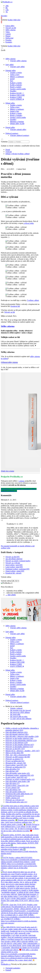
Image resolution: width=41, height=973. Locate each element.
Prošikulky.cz (6, 964)
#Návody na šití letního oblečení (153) (19, 747)
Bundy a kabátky (16, 115)
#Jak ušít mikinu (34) (13, 790)
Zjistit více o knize (7, 471)
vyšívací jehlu (28, 223)
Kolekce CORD (16, 97)
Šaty (11, 81)
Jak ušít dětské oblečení (13, 559)
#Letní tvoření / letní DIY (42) (16, 777)
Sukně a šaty (14, 111)
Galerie (8, 34)
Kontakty (8, 42)
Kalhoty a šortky (16, 83)
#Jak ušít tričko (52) (12, 769)
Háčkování (9, 38)
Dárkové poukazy (11, 133)
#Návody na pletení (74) (14, 759)
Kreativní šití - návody (13, 573)
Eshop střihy (9, 26)
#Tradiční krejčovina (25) (14, 796)
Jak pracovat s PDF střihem (20, 712)
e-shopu (21, 481)
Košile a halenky (16, 85)
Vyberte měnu (6, 581)
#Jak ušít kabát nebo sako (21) (16, 802)
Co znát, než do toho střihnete (20, 719)
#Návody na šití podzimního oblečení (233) (21, 740)
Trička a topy (14, 75)
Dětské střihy (10, 103)
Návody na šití (10, 28)
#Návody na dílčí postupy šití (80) (17, 757)
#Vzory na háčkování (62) (14, 761)
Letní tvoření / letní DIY (14, 567)
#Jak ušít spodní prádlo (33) (15, 792)
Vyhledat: (4, 142)
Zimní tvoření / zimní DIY (14, 571)
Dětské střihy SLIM (17, 124)
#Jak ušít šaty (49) (11, 771)
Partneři (8, 970)
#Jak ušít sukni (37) (12, 783)
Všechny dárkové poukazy (19, 135)
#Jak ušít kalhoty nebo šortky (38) (17, 781)
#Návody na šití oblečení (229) (16, 743)
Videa (7, 32)
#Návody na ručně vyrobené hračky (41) (20, 779)
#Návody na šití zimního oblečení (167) (19, 745)
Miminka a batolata (17, 122)
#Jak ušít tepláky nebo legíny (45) (17, 773)
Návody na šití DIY (12, 557)
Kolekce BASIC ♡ (17, 93)
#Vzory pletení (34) (12, 788)
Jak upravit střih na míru (18, 717)
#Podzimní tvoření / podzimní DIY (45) (19, 775)
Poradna (8, 40)
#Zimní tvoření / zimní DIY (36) (17, 785)
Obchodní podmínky (12, 968)
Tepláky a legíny (16, 73)
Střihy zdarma (10, 30)
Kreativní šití (15, 306)
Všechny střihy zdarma (18, 61)
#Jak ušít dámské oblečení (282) (16, 734)
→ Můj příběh (10, 595)
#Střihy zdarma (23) (12, 798)
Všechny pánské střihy (18, 129)
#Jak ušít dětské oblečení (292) (16, 732)
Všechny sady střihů (17, 67)
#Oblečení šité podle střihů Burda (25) (19, 794)
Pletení (7, 36)
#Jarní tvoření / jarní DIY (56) (16, 765)
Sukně (12, 79)
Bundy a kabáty (15, 87)
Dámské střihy (10, 70)
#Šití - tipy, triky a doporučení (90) (17, 755)
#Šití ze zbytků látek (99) (14, 753)
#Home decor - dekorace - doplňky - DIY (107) (22, 751)
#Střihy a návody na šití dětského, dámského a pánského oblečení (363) (22, 729)
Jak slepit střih (15, 714)
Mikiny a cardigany (17, 77)
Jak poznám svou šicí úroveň (20, 710)
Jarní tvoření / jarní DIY (14, 565)
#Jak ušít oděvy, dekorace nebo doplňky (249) (22, 736)
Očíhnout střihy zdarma (9, 362)
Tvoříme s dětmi (33, 300)
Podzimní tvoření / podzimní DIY (17, 569)
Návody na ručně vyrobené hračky (17, 561)
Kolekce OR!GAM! (17, 95)
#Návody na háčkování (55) (15, 767)
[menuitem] (7, 150)
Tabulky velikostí (16, 708)
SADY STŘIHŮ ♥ (17, 99)
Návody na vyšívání (12, 563)
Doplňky (13, 91)
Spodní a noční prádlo (18, 89)
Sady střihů (9, 65)
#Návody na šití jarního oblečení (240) (19, 738)
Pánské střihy (10, 127)
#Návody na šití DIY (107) (15, 749)
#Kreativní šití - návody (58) (15, 763)
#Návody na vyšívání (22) (14, 800)
